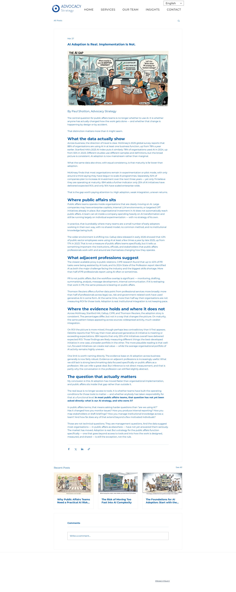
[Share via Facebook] (68, 449)
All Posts (58, 20)
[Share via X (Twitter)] (75, 449)
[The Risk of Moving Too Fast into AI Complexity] (118, 484)
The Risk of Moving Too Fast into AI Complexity (117, 501)
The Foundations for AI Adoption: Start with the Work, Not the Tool (161, 501)
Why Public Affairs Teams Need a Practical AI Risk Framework (73, 501)
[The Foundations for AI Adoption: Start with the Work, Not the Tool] (162, 484)
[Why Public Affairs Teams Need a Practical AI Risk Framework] (73, 484)
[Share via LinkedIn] (82, 449)
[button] (178, 21)
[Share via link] (89, 449)
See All (179, 467)
